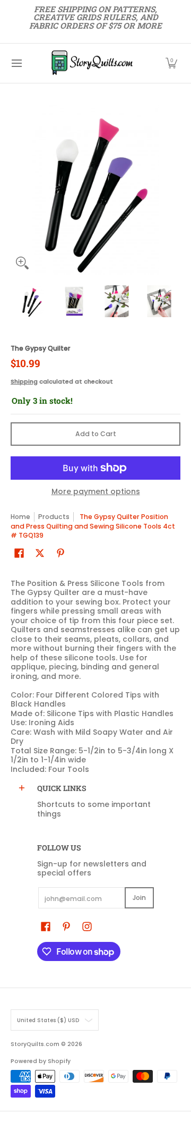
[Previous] (18, 189)
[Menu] (16, 63)
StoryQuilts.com (35, 1044)
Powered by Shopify (41, 1061)
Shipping (24, 381)
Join (139, 897)
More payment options (95, 492)
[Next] (173, 189)
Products (54, 516)
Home (20, 516)
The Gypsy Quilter (41, 348)
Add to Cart (95, 433)
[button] (171, 63)
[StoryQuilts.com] (91, 63)
